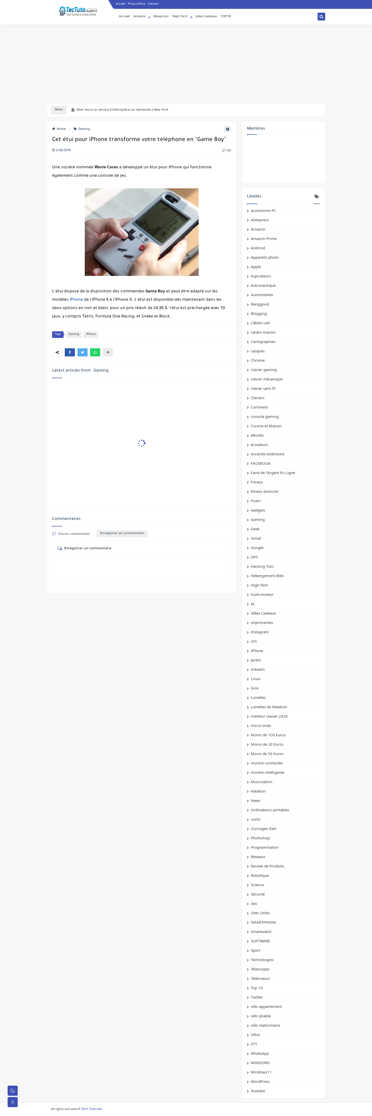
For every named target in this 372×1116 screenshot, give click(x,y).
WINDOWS (260, 1062)
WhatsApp (260, 1053)
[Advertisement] (186, 63)
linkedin (258, 669)
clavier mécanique (266, 378)
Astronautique (263, 285)
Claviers (257, 397)
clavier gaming (264, 369)
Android (258, 247)
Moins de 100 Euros (268, 734)
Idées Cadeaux (206, 16)
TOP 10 (226, 16)
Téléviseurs (260, 978)
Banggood (260, 304)
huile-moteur (262, 594)
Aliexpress (161, 16)
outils (255, 819)
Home (61, 129)
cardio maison (263, 332)
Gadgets (258, 510)
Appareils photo (265, 257)
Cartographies (263, 341)
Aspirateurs (261, 275)
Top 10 (257, 987)
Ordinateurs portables (270, 809)
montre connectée (266, 762)
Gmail (256, 538)
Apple (256, 266)
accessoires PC (263, 210)
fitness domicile (264, 491)
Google (257, 547)
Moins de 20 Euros (267, 744)
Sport (255, 950)
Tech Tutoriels (91, 1109)
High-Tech (180, 16)
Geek (255, 528)
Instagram (260, 631)
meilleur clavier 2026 (269, 716)
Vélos (255, 1034)
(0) (228, 151)
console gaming (265, 416)
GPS (254, 556)
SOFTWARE (260, 940)
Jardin (256, 659)
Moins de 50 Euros (267, 753)
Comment (259, 407)
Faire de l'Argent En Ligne (273, 472)
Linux (255, 678)
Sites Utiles (260, 912)
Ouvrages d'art (263, 828)
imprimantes (262, 622)
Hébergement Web (267, 575)
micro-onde (261, 725)
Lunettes (258, 697)
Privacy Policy (137, 4)
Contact (153, 4)
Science (257, 884)
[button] (70, 352)
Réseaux (258, 856)
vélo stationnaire (265, 1025)
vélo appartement (266, 1006)
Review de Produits (267, 865)
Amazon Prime (264, 238)
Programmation (265, 847)
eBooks (257, 435)
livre (254, 688)
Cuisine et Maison (266, 425)
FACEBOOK (261, 463)
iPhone (76, 300)
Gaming (84, 129)
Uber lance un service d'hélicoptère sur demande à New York (122, 110)
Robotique (260, 875)
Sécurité (258, 894)
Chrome (258, 360)
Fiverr (256, 500)
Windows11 (261, 1071)
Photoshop (260, 837)
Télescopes (260, 968)
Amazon (139, 16)
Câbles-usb (260, 322)
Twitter (257, 997)
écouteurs (259, 444)
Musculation (261, 781)
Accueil (120, 4)
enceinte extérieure (267, 453)
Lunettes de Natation (269, 706)
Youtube (258, 1090)
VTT (254, 1043)
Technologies (262, 959)
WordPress (260, 1081)
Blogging (259, 313)
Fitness (257, 481)
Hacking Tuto (262, 566)
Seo (254, 903)
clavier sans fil (263, 388)
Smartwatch (261, 931)
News (255, 800)
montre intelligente (267, 772)
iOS (254, 641)
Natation (258, 791)
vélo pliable (261, 1015)
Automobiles (262, 294)
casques (258, 350)
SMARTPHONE (263, 922)
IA (253, 603)
